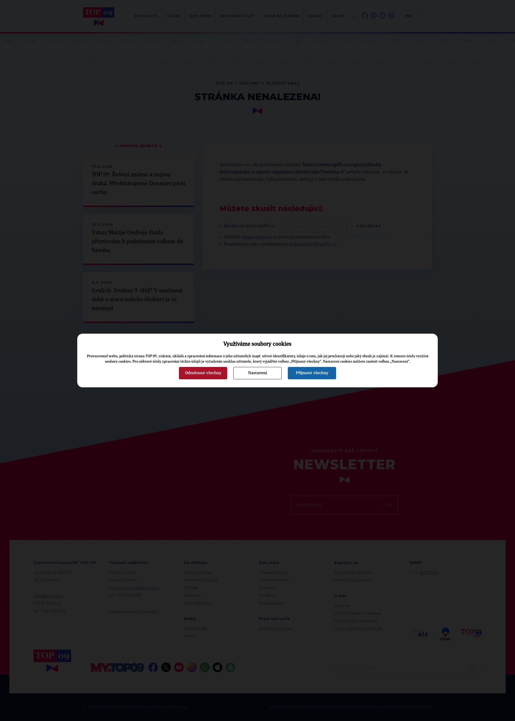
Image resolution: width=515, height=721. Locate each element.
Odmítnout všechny (203, 373)
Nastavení (257, 373)
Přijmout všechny (312, 373)
